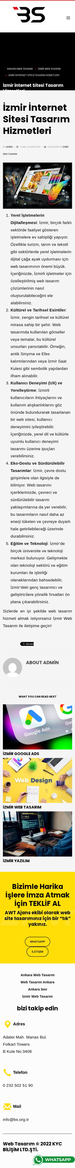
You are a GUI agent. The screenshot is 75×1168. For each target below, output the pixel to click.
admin (9, 147)
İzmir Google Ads (21, 753)
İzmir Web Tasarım (22, 807)
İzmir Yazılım (16, 861)
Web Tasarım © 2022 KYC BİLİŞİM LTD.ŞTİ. (32, 1147)
